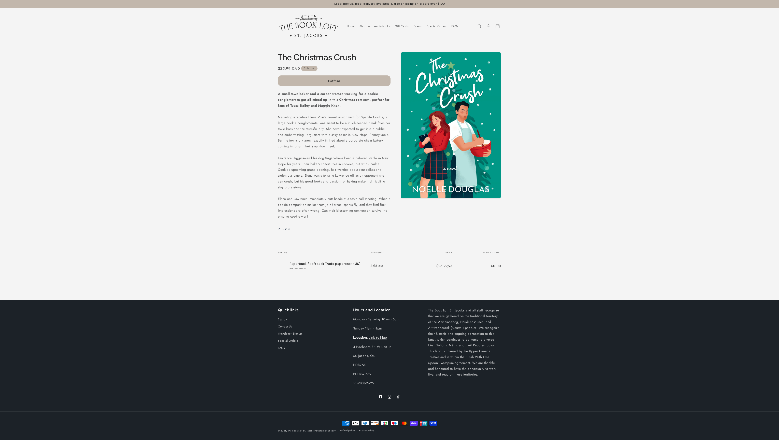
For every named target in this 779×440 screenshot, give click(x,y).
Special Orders (288, 341)
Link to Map (378, 337)
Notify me (334, 81)
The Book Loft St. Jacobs (301, 430)
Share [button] (286, 229)
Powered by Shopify (325, 430)
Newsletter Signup (290, 334)
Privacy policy (366, 430)
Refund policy (347, 430)
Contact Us (285, 326)
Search (282, 319)
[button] (364, 26)
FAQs (281, 348)
